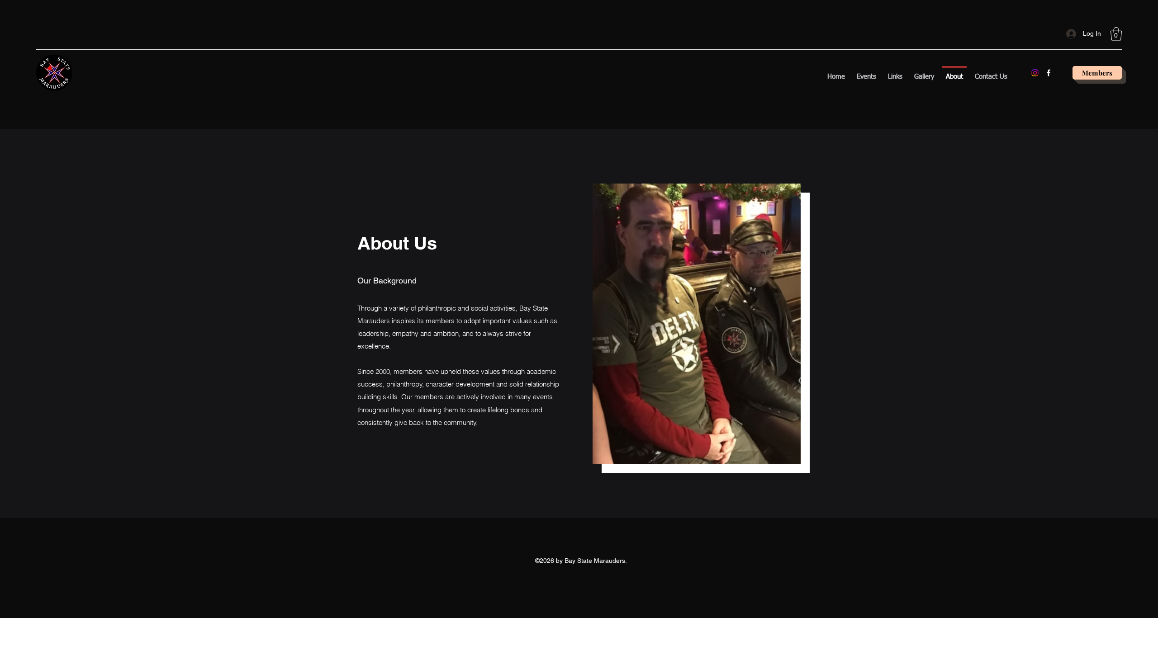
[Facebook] (1048, 72)
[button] (1116, 34)
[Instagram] (1034, 72)
